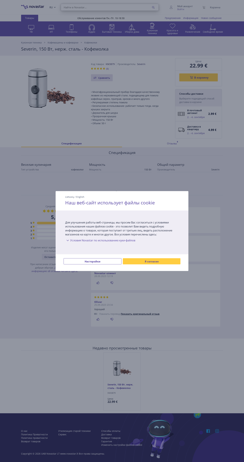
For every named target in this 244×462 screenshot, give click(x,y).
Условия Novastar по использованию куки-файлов (102, 240)
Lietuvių (69, 196)
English (80, 196)
